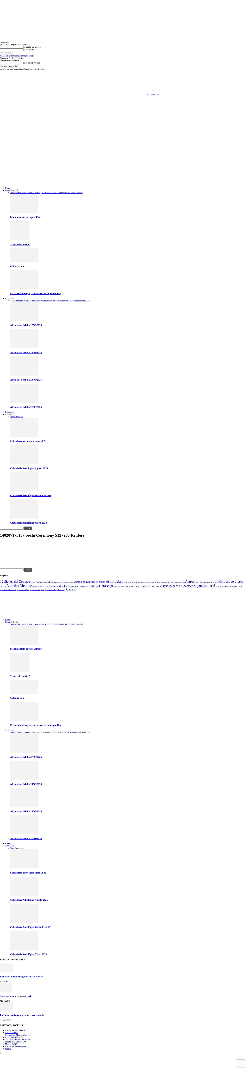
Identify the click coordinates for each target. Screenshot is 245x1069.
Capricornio (203, 582)
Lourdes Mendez (19, 586)
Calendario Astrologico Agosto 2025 (29, 468)
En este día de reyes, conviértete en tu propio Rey (35, 293)
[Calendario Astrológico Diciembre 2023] (24, 490)
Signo (137, 585)
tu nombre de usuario (32, 47)
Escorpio (209, 582)
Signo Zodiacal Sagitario (37, 590)
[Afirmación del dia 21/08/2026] (24, 402)
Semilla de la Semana (127, 586)
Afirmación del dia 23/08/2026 (26, 379)
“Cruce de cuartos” (20, 244)
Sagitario (117, 586)
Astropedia (9, 414)
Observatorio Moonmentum (70, 301)
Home (7, 188)
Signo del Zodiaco (151, 585)
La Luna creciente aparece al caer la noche (22, 1015)
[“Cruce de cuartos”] (19, 239)
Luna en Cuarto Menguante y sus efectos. (21, 976)
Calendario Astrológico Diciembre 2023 (30, 495)
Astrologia (113, 581)
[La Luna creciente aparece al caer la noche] (6, 1010)
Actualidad (9, 298)
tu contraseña (29, 50)
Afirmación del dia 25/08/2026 (26, 352)
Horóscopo (9, 412)
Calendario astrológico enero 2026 (28, 441)
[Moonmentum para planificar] (24, 212)
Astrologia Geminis (148, 582)
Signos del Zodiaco (181, 585)
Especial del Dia (52, 301)
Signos (165, 585)
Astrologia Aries (126, 582)
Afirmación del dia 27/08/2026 (26, 325)
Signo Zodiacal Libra (23, 590)
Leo (1, 586)
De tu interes (40, 301)
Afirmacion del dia (44, 582)
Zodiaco (71, 589)
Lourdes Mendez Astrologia (64, 585)
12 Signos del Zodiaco (15, 581)
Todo (12, 193)
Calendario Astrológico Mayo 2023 (28, 522)
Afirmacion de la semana (24, 193)
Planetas (85, 586)
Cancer (197, 582)
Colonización (17, 266)
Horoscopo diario (230, 581)
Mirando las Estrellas (74, 193)
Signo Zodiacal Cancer (235, 586)
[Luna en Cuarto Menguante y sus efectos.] (6, 972)
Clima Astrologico (58, 193)
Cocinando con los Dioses (24, 301)
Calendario (18, 416)
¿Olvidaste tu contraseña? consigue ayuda (17, 56)
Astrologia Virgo (180, 582)
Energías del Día (12, 190)
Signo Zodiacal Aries (222, 586)
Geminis (215, 582)
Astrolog (59, 582)
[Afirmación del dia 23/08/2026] (24, 375)
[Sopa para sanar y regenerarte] (6, 991)
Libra (4, 586)
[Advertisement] (122, 115)
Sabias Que (85, 301)
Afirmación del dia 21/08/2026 (26, 407)
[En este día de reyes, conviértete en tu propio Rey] (24, 288)
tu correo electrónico (32, 63)
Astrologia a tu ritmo (42, 193)
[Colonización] (24, 261)
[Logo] (73, 158)
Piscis (81, 586)
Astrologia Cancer (136, 582)
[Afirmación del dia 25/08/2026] (24, 347)
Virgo (63, 590)
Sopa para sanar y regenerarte (16, 996)
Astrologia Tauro (169, 582)
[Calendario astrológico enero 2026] (24, 436)
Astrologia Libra (159, 582)
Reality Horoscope (101, 586)
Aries (55, 582)
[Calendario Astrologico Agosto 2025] (24, 463)
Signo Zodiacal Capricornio (8, 590)
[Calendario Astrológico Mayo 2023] (24, 518)
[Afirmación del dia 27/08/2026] (24, 320)
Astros (189, 581)
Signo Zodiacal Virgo (51, 590)
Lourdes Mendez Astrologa (40, 586)
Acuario (32, 582)
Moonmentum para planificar (25, 217)
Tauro (60, 590)
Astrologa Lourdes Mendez (89, 581)
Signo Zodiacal (204, 586)
